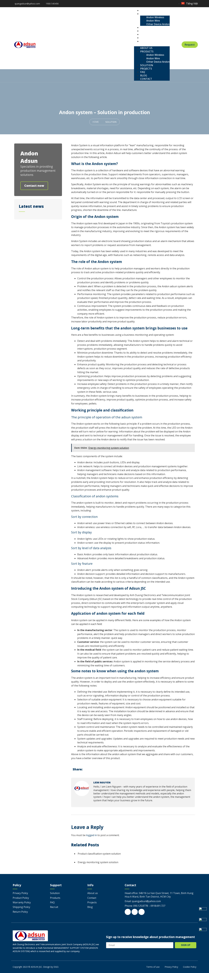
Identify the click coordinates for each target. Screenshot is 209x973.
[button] (152, 44)
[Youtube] (170, 4)
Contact (148, 41)
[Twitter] (165, 4)
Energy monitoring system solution (98, 862)
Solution (148, 27)
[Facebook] (161, 4)
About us (148, 10)
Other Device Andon (158, 24)
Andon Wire (153, 20)
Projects (148, 31)
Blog (145, 37)
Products (149, 13)
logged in (91, 835)
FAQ (144, 34)
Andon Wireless (155, 17)
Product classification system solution (99, 853)
